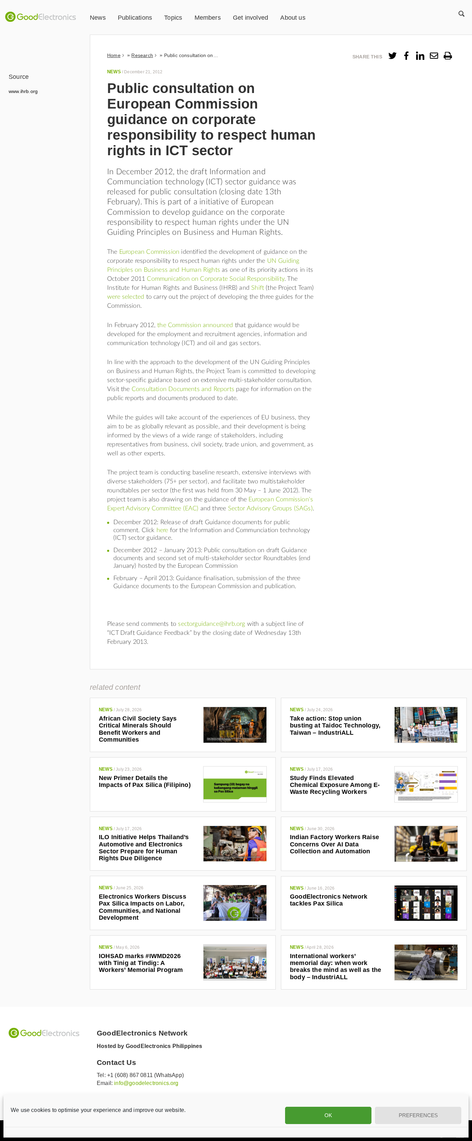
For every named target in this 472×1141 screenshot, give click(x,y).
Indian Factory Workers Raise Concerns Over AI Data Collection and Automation (334, 844)
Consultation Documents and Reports (183, 389)
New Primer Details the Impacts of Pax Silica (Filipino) (145, 781)
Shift (257, 288)
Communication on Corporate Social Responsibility (215, 279)
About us (292, 17)
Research (142, 55)
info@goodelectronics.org (146, 1083)
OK (328, 1115)
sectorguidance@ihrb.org (211, 624)
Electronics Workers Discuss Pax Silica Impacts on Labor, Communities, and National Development (142, 907)
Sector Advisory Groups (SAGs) (270, 508)
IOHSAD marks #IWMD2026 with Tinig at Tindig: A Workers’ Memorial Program (141, 963)
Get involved (250, 17)
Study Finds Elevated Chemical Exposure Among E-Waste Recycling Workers (335, 785)
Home (114, 55)
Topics (173, 17)
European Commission (149, 252)
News (98, 17)
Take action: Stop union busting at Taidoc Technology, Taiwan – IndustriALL (335, 725)
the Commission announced (195, 325)
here (162, 530)
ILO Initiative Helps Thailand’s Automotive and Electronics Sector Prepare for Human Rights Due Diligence (144, 848)
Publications (135, 17)
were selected (125, 297)
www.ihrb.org (23, 91)
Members (208, 17)
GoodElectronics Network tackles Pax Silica (328, 900)
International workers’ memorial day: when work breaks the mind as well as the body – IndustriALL (335, 967)
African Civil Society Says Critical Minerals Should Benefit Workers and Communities (138, 729)
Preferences (418, 1115)
